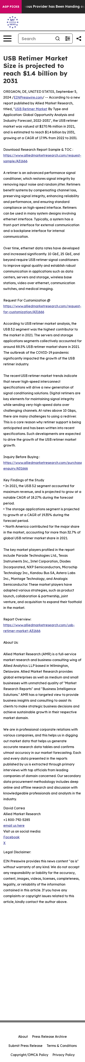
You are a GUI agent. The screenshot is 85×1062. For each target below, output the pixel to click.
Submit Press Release (25, 1046)
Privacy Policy (63, 1055)
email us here (14, 825)
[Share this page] (79, 38)
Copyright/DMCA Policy (29, 1055)
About (23, 1036)
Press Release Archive (49, 1036)
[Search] (58, 38)
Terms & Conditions (62, 1046)
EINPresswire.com (28, 97)
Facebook (11, 837)
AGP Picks (10, 6)
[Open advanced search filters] (67, 38)
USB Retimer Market (31, 109)
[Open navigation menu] (7, 38)
